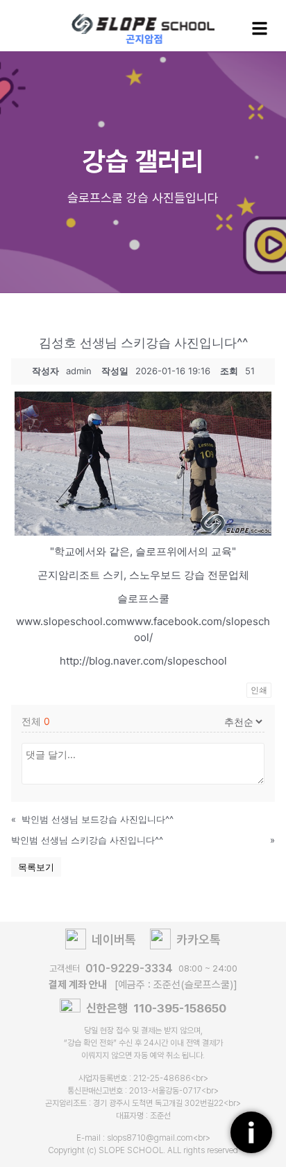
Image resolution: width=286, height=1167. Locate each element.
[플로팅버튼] (251, 1132)
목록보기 (36, 866)
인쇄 (259, 690)
